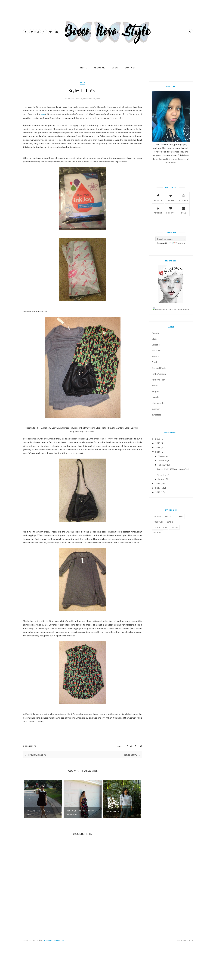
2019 (157, 443)
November (163, 456)
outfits (174, 527)
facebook (158, 200)
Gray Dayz (113, 811)
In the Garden (159, 373)
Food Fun (158, 522)
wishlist (157, 532)
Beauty (155, 333)
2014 (157, 483)
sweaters (156, 414)
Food (154, 362)
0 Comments (29, 746)
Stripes (155, 391)
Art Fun (157, 516)
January (162, 479)
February (162, 464)
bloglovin (170, 213)
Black (154, 338)
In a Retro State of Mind (39, 812)
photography (158, 403)
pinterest (158, 213)
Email (183, 213)
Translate (180, 243)
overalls (155, 397)
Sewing (170, 522)
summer (156, 408)
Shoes (155, 385)
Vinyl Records (160, 527)
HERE (43, 114)
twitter (170, 200)
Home (83, 68)
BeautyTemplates (54, 940)
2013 (157, 487)
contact (130, 68)
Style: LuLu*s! (164, 475)
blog (115, 68)
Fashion (155, 356)
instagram (183, 200)
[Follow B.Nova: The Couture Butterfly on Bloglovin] (170, 302)
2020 (157, 438)
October (162, 460)
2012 (157, 492)
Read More (170, 162)
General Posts (159, 368)
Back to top (184, 940)
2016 (157, 447)
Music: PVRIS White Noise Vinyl (173, 469)
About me (99, 68)
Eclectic (156, 344)
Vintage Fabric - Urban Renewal (81, 812)
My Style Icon (158, 379)
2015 (157, 452)
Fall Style (156, 350)
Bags (82, 82)
